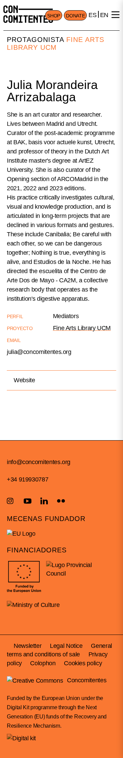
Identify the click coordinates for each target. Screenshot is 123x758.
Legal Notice (66, 645)
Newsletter (27, 645)
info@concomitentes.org (38, 462)
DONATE (75, 15)
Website (24, 380)
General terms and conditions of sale (59, 650)
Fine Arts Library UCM (55, 43)
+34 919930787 (27, 479)
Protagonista (35, 39)
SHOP (53, 15)
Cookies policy (83, 663)
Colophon (42, 663)
